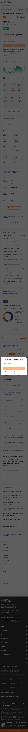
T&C (15, 371)
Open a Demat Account (14, 368)
